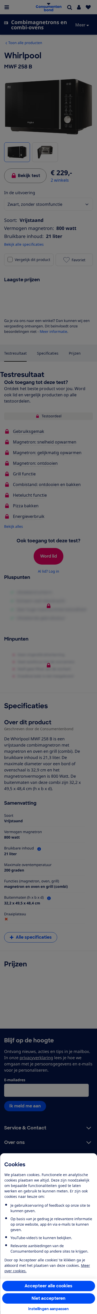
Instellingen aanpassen (48, 1308)
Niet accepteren (48, 1298)
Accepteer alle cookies (48, 1286)
